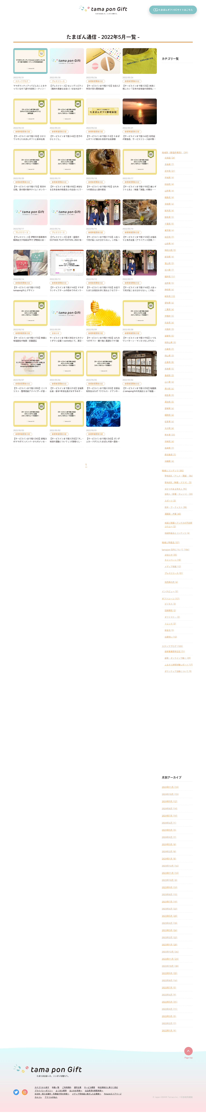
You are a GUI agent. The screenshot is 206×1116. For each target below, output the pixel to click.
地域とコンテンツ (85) (173, 471)
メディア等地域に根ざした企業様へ (86, 1094)
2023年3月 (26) (169, 930)
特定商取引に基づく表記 (108, 1087)
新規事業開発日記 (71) (175, 651)
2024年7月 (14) (169, 816)
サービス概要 (89, 1087)
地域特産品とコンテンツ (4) (177, 533)
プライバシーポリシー (44, 1091)
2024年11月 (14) (170, 787)
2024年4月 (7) (169, 837)
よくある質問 (61, 1091)
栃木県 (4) (169, 211)
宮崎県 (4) (169, 441)
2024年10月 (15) (170, 794)
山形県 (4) (169, 191)
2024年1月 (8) (169, 859)
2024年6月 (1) (169, 823)
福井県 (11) (170, 277)
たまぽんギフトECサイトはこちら (175, 10)
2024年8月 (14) (169, 809)
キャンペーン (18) (173, 560)
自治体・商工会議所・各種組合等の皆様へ (52, 1094)
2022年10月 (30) (170, 966)
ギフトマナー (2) (172, 617)
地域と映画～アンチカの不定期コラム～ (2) (178, 525)
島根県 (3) (169, 375)
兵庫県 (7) (169, 349)
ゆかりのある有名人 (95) (176, 489)
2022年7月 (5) (169, 988)
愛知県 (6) (169, 303)
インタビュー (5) (170, 591)
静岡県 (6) (169, 290)
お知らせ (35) (171, 555)
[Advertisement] (177, 107)
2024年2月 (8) (169, 851)
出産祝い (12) (171, 637)
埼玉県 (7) (169, 237)
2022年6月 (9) (169, 995)
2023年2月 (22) (169, 937)
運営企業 (77, 1087)
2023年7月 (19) (169, 902)
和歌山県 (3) (170, 342)
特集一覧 (55, 1087)
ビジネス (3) (170, 604)
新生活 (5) (169, 630)
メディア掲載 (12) (173, 567)
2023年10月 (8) (169, 880)
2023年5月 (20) (169, 916)
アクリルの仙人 (51, 1097)
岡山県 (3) (169, 356)
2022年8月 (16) (169, 980)
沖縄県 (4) (169, 461)
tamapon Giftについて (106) (175, 550)
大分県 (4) (169, 428)
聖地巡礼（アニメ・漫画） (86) (179, 476)
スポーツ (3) (170, 501)
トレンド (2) (170, 624)
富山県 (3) (169, 263)
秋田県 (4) (169, 184)
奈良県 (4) (169, 323)
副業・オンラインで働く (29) (178, 658)
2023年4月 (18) (169, 923)
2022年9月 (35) (169, 973)
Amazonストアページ (112, 1094)
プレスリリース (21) (174, 573)
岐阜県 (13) (170, 296)
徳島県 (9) (169, 395)
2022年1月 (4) (169, 1031)
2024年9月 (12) (169, 801)
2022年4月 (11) (169, 1009)
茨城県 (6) (169, 204)
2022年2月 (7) (169, 1023)
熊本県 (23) (170, 435)
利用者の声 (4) (171, 582)
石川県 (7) (169, 270)
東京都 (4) (169, 230)
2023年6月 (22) (169, 909)
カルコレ (38, 1097)
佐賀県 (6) (169, 422)
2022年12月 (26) (170, 952)
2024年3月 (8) (169, 844)
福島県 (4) (169, 197)
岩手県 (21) (170, 171)
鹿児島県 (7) (170, 455)
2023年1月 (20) (169, 945)
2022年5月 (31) (169, 1002)
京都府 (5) (169, 316)
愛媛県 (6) (169, 408)
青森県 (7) (169, 164)
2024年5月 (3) (169, 830)
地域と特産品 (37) (171, 542)
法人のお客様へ (75, 1091)
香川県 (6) (169, 389)
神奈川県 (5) (170, 250)
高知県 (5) (169, 402)
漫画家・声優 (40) (173, 514)
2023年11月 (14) (170, 873)
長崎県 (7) (169, 448)
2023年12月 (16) (170, 866)
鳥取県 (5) (169, 369)
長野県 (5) (169, 283)
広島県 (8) (169, 362)
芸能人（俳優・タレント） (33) (179, 494)
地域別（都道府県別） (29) (175, 153)
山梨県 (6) (169, 244)
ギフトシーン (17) (171, 599)
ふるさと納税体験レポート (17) (179, 665)
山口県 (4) (169, 382)
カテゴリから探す (42, 1087)
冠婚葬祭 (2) (170, 610)
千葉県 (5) (169, 224)
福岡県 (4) (169, 415)
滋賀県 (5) (169, 336)
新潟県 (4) (169, 257)
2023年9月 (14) (169, 887)
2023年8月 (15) (169, 894)
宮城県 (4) (169, 178)
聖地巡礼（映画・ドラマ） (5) (178, 482)
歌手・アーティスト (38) (176, 507)
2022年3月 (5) (169, 1016)
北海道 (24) (170, 158)
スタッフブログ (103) (172, 646)
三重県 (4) (169, 309)
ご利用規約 (66, 1087)
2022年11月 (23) (170, 959)
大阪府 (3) (169, 329)
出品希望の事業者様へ (94, 1091)
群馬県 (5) (169, 217)
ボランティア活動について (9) (178, 671)
